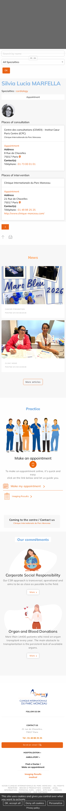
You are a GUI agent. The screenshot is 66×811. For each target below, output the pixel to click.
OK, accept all (13, 803)
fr (31, 58)
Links (38, 790)
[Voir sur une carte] (20, 156)
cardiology (22, 91)
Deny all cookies (35, 803)
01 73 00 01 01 (27, 164)
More (32, 592)
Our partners (40, 792)
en (35, 58)
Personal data (26, 790)
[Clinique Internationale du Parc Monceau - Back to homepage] (33, 696)
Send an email (30, 745)
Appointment (33, 97)
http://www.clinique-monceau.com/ (24, 213)
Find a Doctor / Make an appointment (33, 765)
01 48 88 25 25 (27, 209)
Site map (47, 790)
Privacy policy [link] (33, 807)
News (33, 257)
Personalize (55, 803)
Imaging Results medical (33, 776)
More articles (33, 382)
